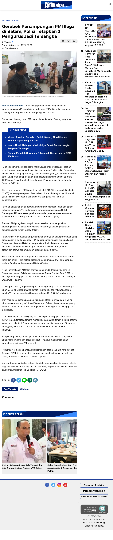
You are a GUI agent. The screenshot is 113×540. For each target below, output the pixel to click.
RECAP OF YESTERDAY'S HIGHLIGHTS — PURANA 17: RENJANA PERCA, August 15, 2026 (95, 35)
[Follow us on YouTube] (65, 485)
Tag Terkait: (9, 389)
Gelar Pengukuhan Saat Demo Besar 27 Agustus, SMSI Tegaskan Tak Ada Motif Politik (68, 468)
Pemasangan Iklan (94, 491)
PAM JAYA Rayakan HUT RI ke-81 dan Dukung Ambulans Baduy (94, 143)
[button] (74, 41)
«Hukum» (14, 20)
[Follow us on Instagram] (59, 485)
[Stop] (68, 41)
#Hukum (24, 389)
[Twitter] (18, 380)
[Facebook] (13, 380)
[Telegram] (35, 380)
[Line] (24, 380)
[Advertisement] (97, 260)
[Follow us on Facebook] (47, 485)
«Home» (6, 20)
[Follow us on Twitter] (53, 485)
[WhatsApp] (29, 380)
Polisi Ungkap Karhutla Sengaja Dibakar (90, 211)
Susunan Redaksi (94, 485)
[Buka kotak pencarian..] (110, 4)
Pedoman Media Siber (94, 496)
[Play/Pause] (63, 41)
